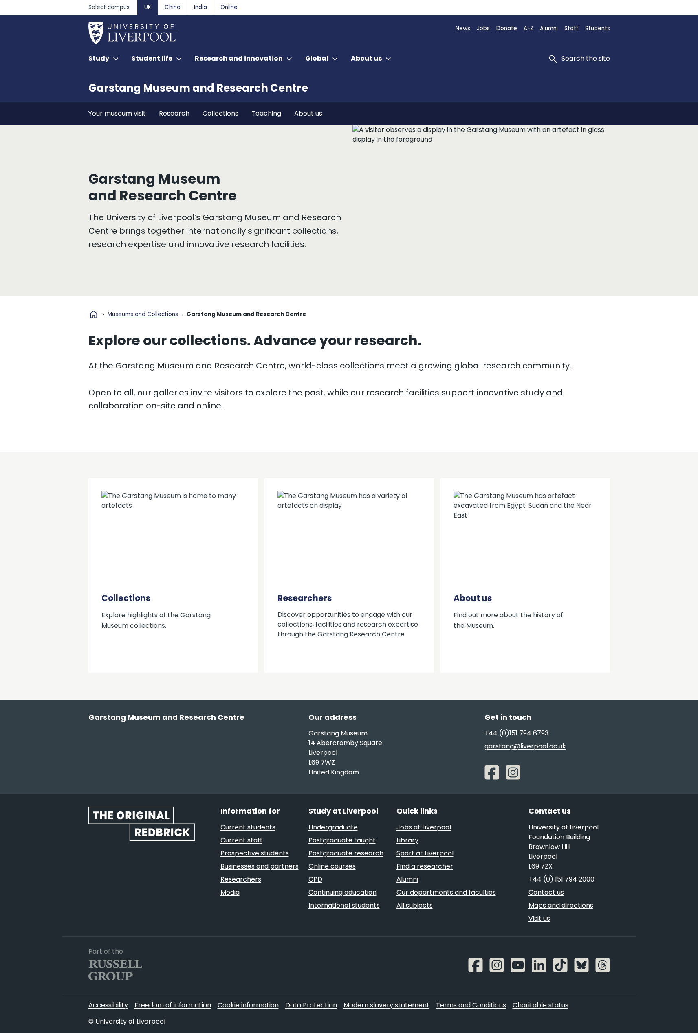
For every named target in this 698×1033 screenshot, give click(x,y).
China (173, 7)
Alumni (549, 28)
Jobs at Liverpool (423, 827)
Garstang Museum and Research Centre (198, 88)
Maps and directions (560, 905)
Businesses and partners (259, 866)
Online (229, 7)
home (93, 314)
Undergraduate (333, 827)
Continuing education (342, 892)
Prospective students (254, 853)
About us (308, 113)
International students (344, 905)
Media (230, 892)
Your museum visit (117, 113)
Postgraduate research (345, 853)
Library (407, 840)
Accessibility (108, 1005)
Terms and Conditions (471, 1005)
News (463, 28)
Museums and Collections (143, 314)
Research (174, 113)
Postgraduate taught (342, 840)
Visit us (539, 918)
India (200, 7)
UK (147, 7)
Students (597, 28)
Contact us (546, 892)
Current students (247, 827)
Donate (506, 28)
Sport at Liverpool (425, 853)
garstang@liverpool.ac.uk (525, 746)
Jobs (483, 28)
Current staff (241, 840)
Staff (571, 28)
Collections (220, 113)
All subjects (414, 905)
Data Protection (311, 1005)
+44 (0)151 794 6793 (516, 733)
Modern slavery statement (386, 1005)
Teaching (266, 113)
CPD (315, 879)
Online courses (332, 866)
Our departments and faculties (446, 892)
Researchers (304, 598)
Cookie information (248, 1005)
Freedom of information (172, 1005)
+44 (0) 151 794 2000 (561, 879)
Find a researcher (424, 866)
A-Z (528, 28)
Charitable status (540, 1005)
